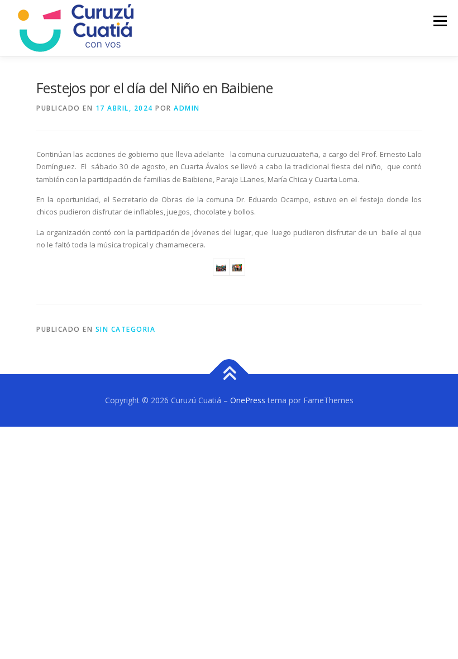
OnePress (247, 400)
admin (187, 108)
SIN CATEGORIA (126, 329)
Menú (440, 21)
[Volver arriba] (229, 374)
